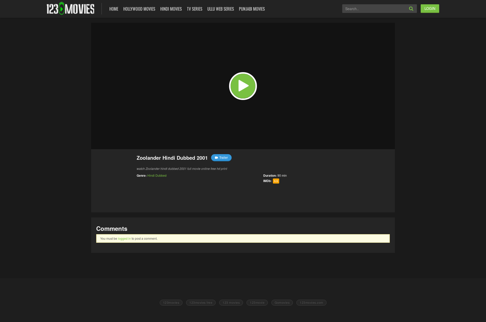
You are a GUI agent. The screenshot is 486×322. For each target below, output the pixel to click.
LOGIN (429, 8)
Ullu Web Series (220, 9)
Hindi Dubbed (157, 175)
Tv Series (194, 9)
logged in (124, 238)
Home (113, 9)
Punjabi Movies (252, 9)
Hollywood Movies (139, 9)
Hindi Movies (171, 9)
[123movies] (70, 8)
